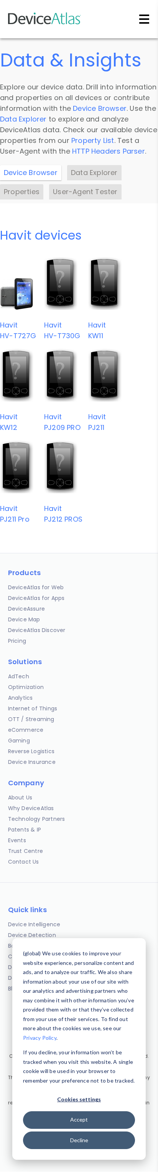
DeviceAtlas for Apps (36, 598)
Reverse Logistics (31, 751)
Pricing (17, 641)
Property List (92, 140)
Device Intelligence (34, 924)
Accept (79, 1119)
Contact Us (23, 862)
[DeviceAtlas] (44, 23)
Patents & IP (24, 829)
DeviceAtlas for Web (36, 587)
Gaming (19, 740)
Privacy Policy (39, 1037)
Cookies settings (79, 1099)
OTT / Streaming (31, 719)
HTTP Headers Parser (108, 151)
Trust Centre (25, 851)
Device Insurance (32, 762)
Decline (79, 1140)
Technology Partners (36, 819)
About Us (20, 797)
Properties (22, 191)
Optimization (26, 687)
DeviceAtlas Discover (37, 630)
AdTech (18, 676)
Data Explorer (23, 119)
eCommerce (26, 730)
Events (17, 840)
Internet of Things (33, 708)
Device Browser (100, 108)
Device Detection (32, 935)
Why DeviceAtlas (31, 808)
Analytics (20, 698)
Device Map (24, 619)
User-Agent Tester (85, 191)
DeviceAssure (26, 609)
